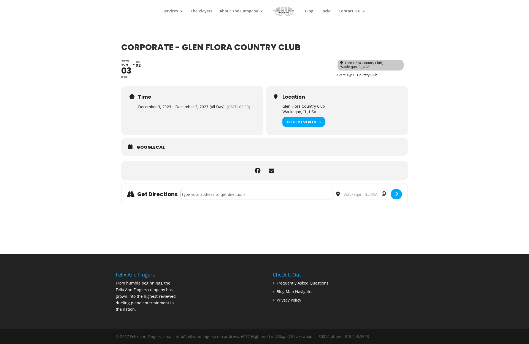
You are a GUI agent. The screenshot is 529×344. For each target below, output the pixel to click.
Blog (309, 11)
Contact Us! (349, 11)
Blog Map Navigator (295, 291)
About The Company (239, 11)
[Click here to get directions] (396, 194)
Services (170, 11)
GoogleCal (151, 147)
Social (325, 11)
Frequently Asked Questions (302, 283)
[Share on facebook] (257, 171)
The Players (201, 11)
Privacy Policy (289, 300)
